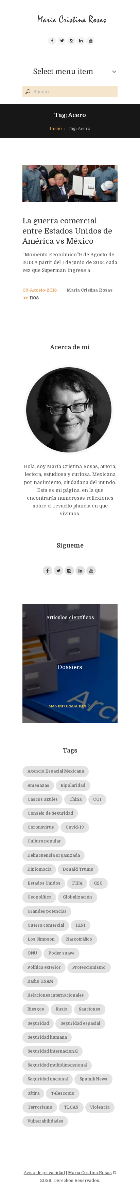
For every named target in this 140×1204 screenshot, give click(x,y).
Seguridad (38, 1023)
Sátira (33, 1093)
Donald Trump (78, 869)
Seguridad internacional (53, 1051)
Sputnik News (93, 1079)
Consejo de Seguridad (50, 813)
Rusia (61, 1009)
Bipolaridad (73, 785)
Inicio (56, 128)
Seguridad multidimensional (57, 1065)
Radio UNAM (40, 981)
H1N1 (80, 925)
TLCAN (71, 1107)
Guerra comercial (46, 925)
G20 (98, 883)
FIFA (77, 883)
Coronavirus (41, 827)
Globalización (77, 897)
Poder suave (61, 953)
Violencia (99, 1107)
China (75, 799)
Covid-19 (75, 827)
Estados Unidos (44, 883)
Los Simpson (41, 939)
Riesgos (36, 1009)
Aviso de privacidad (44, 1172)
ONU (32, 953)
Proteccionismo (89, 967)
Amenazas (38, 785)
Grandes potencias (47, 911)
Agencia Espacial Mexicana (56, 771)
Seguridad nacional (48, 1079)
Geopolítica (39, 897)
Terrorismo (40, 1107)
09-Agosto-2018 (39, 290)
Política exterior (44, 967)
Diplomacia (39, 869)
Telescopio (62, 1093)
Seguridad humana (47, 1037)
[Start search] (27, 92)
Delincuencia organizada (54, 855)
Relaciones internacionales (56, 995)
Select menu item (63, 72)
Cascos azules (43, 799)
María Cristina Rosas (89, 290)
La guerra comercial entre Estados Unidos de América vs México (67, 231)
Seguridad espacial (80, 1023)
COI (97, 799)
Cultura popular (44, 841)
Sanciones (89, 1009)
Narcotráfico (79, 939)
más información (67, 706)
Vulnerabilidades (45, 1121)
